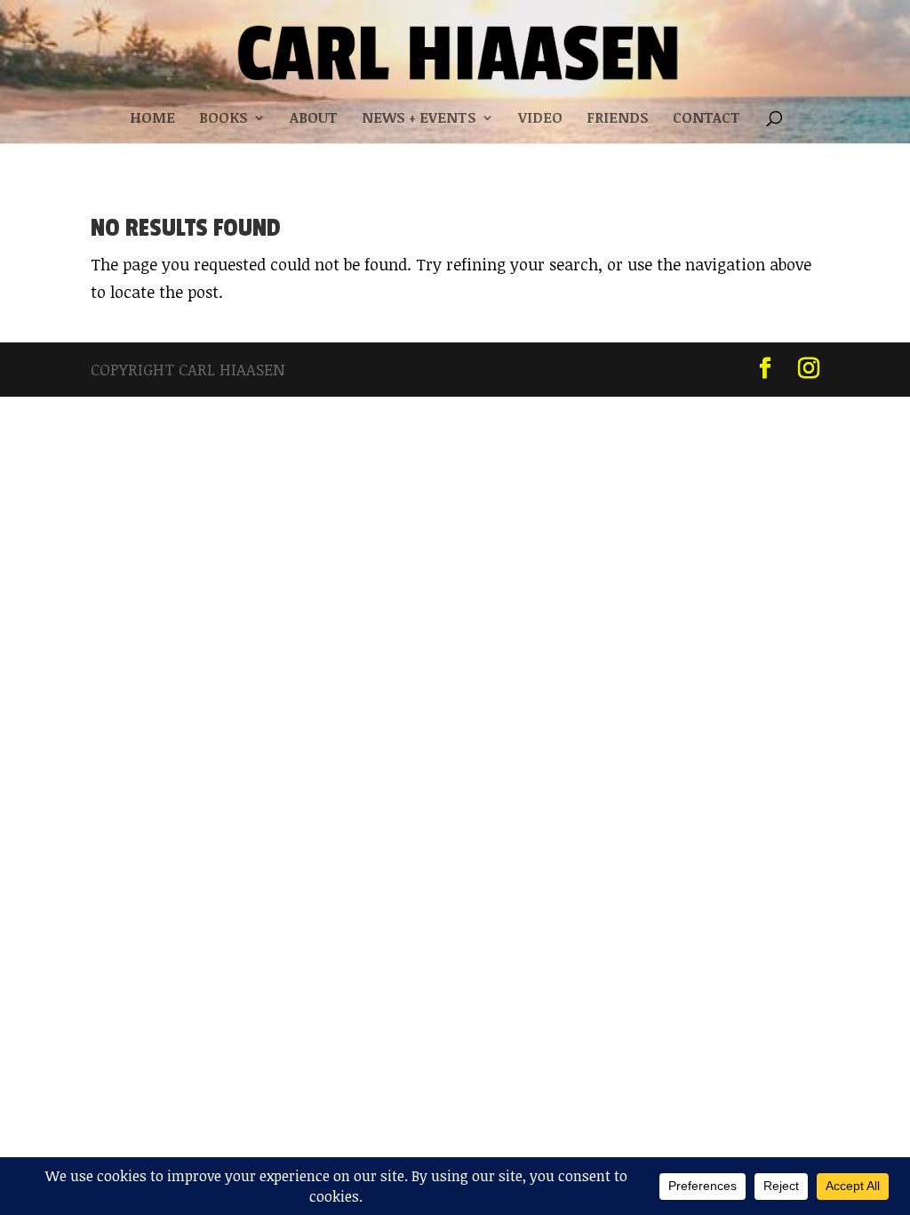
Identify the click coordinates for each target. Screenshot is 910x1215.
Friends (618, 119)
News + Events (419, 119)
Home (152, 119)
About (314, 119)
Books (223, 119)
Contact (706, 119)
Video (540, 119)
